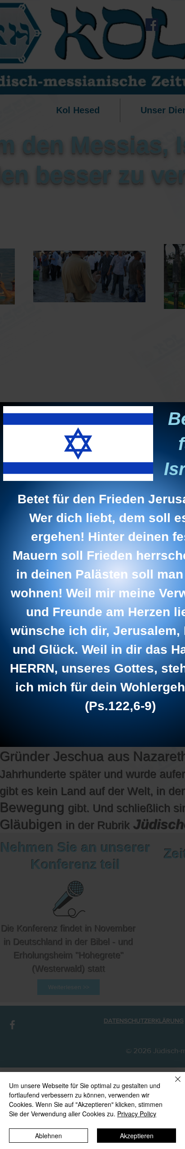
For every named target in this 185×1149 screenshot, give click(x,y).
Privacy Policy (136, 1113)
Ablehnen (48, 1135)
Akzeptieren (137, 1135)
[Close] (172, 1084)
